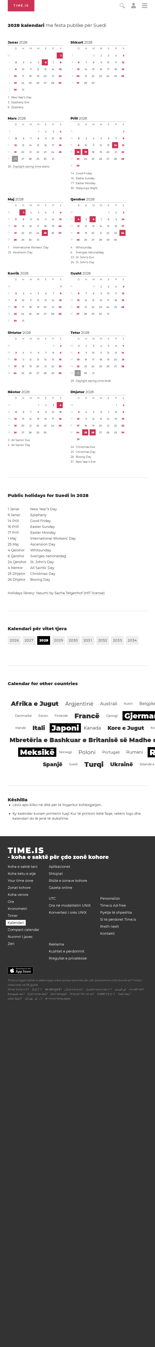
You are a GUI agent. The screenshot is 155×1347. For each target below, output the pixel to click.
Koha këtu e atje (22, 874)
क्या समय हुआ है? (53, 989)
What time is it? (18, 989)
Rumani (134, 752)
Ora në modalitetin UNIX (70, 905)
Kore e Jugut (126, 728)
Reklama (56, 944)
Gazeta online (60, 888)
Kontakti (107, 933)
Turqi (94, 764)
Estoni (43, 716)
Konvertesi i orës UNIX (68, 912)
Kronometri (17, 909)
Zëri (11, 944)
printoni (88, 814)
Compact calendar (23, 930)
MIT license (94, 593)
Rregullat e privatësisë (68, 958)
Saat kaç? (124, 994)
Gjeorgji (112, 716)
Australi (108, 703)
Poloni (87, 752)
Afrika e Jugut (35, 703)
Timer (13, 916)
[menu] (144, 6)
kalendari (57, 25)
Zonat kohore (19, 888)
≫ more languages (57, 998)
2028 (23, 42)
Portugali (111, 752)
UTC (52, 898)
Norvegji (65, 752)
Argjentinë (79, 704)
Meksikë (37, 752)
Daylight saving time (27, 166)
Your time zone (20, 881)
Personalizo (110, 898)
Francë (87, 716)
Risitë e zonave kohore (68, 881)
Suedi (99, 25)
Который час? (16, 994)
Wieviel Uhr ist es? (82, 994)
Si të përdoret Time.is (118, 919)
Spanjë (52, 764)
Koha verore (18, 895)
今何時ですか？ (106, 994)
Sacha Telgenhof (68, 593)
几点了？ (37, 989)
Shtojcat (56, 874)
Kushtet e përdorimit (66, 951)
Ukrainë (121, 764)
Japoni (65, 728)
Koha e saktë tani (22, 867)
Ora (11, 902)
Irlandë (20, 728)
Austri (128, 703)
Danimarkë (23, 716)
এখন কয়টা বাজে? (136, 989)
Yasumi (42, 593)
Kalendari (16, 923)
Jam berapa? (58, 994)
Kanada (92, 728)
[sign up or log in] (133, 7)
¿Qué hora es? (73, 989)
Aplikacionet (59, 867)
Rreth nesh (109, 926)
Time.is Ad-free (113, 905)
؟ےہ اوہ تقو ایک (33, 998)
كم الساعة (120, 989)
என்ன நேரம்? (15, 998)
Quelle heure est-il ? (99, 989)
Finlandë (61, 716)
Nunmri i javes (20, 937)
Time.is (21, 5)
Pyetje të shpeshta (116, 912)
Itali (39, 728)
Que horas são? (37, 994)
